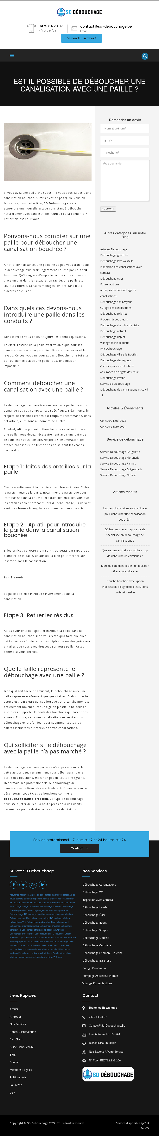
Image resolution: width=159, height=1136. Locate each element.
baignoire (56, 894)
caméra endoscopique (53, 898)
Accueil (14, 1009)
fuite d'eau (60, 941)
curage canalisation (31, 906)
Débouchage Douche (95, 938)
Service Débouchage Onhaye (118, 475)
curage (18, 906)
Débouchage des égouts (115, 360)
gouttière (69, 941)
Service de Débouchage (115, 383)
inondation (14, 945)
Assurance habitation (19, 894)
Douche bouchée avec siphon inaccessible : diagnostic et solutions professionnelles (125, 586)
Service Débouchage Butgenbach (121, 469)
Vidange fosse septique (114, 343)
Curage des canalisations (115, 308)
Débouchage (16, 914)
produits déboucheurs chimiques (24, 953)
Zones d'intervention (23, 1032)
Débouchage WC (18, 921)
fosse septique (31, 941)
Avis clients (17, 1039)
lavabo (21, 949)
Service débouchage (62, 953)
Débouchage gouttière (114, 255)
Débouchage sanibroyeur (116, 302)
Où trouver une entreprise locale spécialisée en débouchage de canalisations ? (125, 534)
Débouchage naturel (113, 331)
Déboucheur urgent (43, 933)
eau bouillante (41, 937)
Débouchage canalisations (99, 884)
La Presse (16, 1085)
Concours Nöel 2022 (113, 420)
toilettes (13, 957)
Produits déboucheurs (114, 319)
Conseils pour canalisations (117, 366)
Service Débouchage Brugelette (120, 452)
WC (55, 957)
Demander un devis (80, 38)
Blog (13, 1054)
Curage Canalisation (94, 968)
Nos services (18, 1024)
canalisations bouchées (52, 902)
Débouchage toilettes (113, 313)
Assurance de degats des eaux (119, 372)
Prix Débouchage (111, 348)
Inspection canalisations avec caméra (37, 945)
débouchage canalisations (61, 914)
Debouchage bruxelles (50, 906)
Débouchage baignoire (96, 960)
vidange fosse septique (28, 956)
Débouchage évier (111, 278)
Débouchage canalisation (36, 914)
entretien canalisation (57, 937)
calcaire (19, 898)
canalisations (35, 902)
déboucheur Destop (56, 929)
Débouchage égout (60, 921)
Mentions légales (21, 1070)
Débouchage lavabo (95, 907)
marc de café (43, 949)
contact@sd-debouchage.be (107, 1025)
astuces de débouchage (40, 894)
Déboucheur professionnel (22, 933)
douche (64, 910)
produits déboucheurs (60, 949)
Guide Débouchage (22, 1047)
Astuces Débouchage (113, 249)
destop (57, 910)
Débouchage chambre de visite (119, 325)
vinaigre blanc (46, 957)
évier (60, 957)
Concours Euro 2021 (113, 426)
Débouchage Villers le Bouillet (118, 354)
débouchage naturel (40, 918)
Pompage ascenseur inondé (100, 976)
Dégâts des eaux (26, 937)
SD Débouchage (37, 1123)
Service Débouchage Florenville (119, 457)
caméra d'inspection (33, 898)
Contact (77, 848)
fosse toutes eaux (46, 941)
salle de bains (46, 953)
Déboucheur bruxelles (50, 925)
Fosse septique (109, 284)
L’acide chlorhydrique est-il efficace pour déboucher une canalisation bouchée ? (125, 513)
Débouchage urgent (112, 337)
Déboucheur (33, 925)
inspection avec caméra (97, 900)
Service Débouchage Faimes (118, 463)
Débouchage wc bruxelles (38, 921)
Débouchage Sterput (95, 930)
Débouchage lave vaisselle (116, 261)
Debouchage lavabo (112, 378)
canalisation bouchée (19, 902)
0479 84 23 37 (98, 1017)
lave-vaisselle (31, 949)
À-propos (16, 1016)
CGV (12, 1092)
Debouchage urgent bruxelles (40, 910)
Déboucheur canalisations (34, 929)
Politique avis (18, 1077)
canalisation (68, 898)
